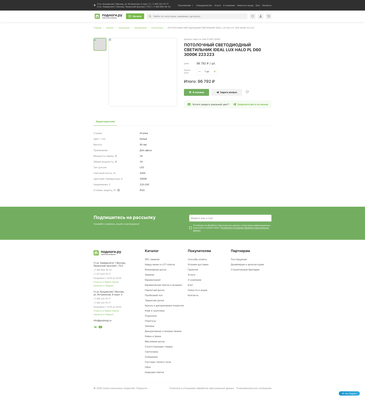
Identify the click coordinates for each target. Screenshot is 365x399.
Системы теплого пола (158, 362)
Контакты (266, 5)
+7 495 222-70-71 (160, 4)
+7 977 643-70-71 (102, 274)
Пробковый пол (154, 295)
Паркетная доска (154, 290)
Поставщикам (239, 259)
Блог (258, 5)
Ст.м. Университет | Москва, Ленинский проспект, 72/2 (124, 6)
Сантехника (151, 351)
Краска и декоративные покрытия (164, 305)
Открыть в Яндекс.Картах (106, 282)
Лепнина (149, 326)
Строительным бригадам (245, 269)
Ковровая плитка (154, 372)
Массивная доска (155, 341)
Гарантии (193, 269)
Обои (148, 367)
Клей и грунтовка (155, 310)
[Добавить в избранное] (247, 92)
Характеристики (105, 121)
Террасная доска (154, 300)
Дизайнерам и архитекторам (247, 264)
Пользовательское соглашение (253, 388)
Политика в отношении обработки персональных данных (201, 388)
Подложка (151, 315)
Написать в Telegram (104, 285)
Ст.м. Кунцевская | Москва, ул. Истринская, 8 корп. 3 (123, 4)
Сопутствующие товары (159, 346)
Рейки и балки (153, 336)
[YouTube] (100, 327)
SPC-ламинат (152, 259)
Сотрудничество (204, 5)
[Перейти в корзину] (268, 16)
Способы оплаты (197, 259)
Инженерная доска (155, 269)
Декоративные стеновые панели (163, 331)
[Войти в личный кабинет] (253, 16)
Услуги (217, 5)
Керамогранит (153, 279)
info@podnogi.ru (102, 320)
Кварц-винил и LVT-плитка (160, 264)
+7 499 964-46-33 (161, 6)
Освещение (151, 356)
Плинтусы (150, 320)
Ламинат (150, 274)
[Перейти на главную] (108, 16)
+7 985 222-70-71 (102, 302)
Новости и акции (245, 5)
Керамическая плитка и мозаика (163, 285)
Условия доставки (198, 264)
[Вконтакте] (95, 327)
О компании (229, 5)
